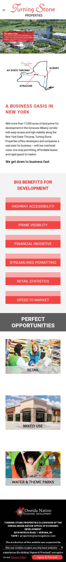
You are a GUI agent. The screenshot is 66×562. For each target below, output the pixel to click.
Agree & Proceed (47, 557)
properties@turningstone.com (37, 536)
